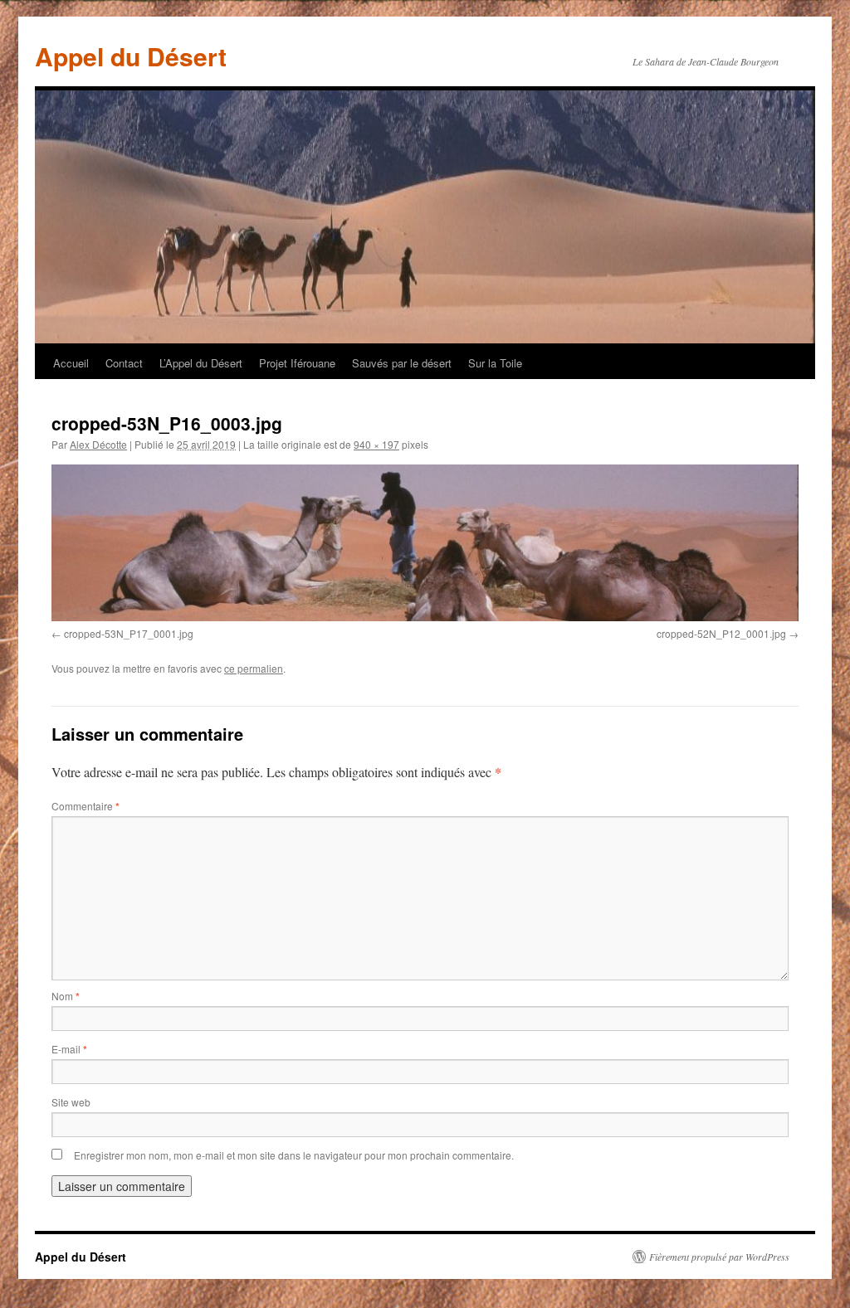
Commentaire (85, 806)
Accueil (71, 363)
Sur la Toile (495, 363)
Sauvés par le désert (402, 363)
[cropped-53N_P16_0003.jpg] (425, 542)
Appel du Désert (131, 56)
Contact (124, 363)
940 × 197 (376, 444)
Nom (65, 996)
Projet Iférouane (297, 363)
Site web (70, 1102)
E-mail (69, 1049)
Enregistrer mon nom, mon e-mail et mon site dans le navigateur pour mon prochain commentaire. (294, 1155)
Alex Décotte (98, 444)
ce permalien (253, 668)
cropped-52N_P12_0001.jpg (721, 633)
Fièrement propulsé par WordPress (719, 1256)
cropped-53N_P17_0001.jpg (128, 633)
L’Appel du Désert (200, 363)
